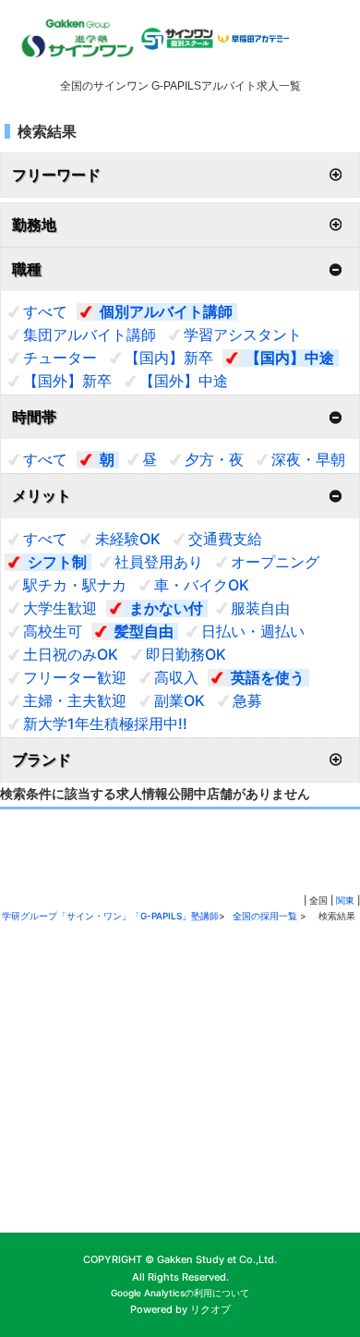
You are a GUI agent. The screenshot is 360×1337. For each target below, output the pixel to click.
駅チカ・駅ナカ (74, 585)
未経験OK (128, 538)
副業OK (179, 700)
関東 (345, 900)
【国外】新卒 (67, 380)
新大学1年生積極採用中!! (105, 723)
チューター (60, 357)
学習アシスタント (243, 334)
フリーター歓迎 (74, 677)
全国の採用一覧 (266, 915)
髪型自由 (144, 631)
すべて (45, 311)
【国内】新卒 (169, 357)
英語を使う (268, 677)
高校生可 (52, 631)
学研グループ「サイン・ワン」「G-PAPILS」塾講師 (110, 915)
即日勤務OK (186, 654)
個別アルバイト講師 (166, 311)
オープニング (275, 562)
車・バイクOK (201, 585)
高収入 (176, 677)
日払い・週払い (253, 631)
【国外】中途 (183, 380)
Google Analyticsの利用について (180, 1292)
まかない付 (166, 608)
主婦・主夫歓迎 (74, 700)
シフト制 (57, 562)
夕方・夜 (214, 459)
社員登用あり (158, 562)
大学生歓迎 (60, 608)
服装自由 (260, 608)
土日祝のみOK (70, 654)
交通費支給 (225, 538)
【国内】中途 (290, 357)
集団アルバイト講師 (89, 334)
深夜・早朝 (308, 459)
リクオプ (210, 1309)
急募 (247, 700)
